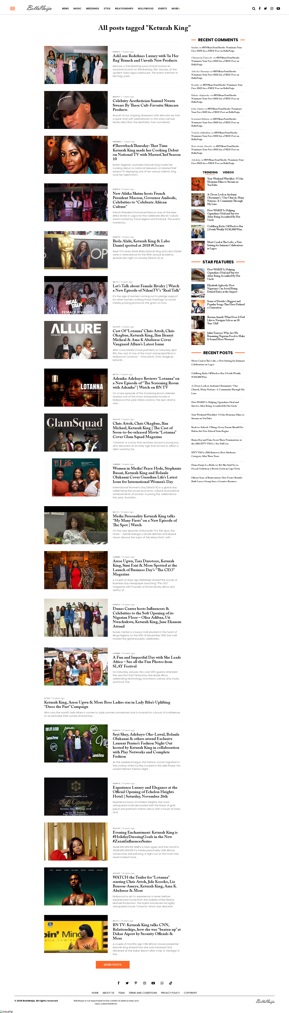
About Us (108, 992)
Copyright (190, 992)
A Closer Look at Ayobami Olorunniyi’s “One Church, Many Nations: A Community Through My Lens (218, 390)
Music (77, 8)
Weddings (92, 8)
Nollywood (146, 8)
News (65, 8)
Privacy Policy (170, 992)
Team (121, 992)
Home (95, 992)
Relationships (124, 8)
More (175, 8)
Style (107, 8)
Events (162, 8)
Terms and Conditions (143, 992)
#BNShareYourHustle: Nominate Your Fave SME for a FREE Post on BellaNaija (215, 61)
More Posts (112, 965)
